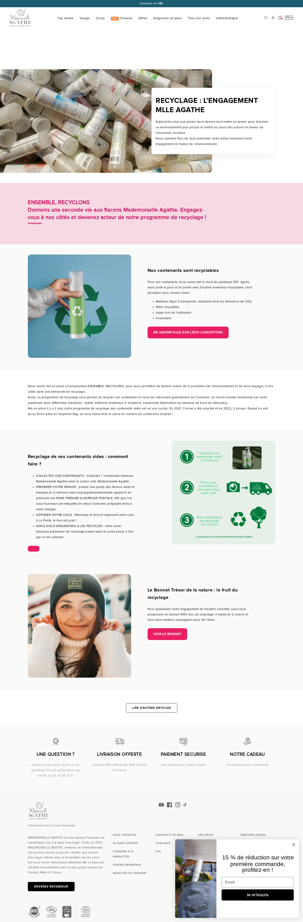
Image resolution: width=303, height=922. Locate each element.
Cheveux (122, 18)
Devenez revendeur (51, 886)
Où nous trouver (125, 843)
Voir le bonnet (167, 634)
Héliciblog (205, 835)
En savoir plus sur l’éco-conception (188, 332)
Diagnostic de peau (167, 18)
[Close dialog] (293, 844)
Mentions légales (253, 835)
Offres (143, 18)
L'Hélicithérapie (227, 18)
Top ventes (65, 18)
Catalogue (163, 843)
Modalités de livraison (129, 873)
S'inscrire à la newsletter (123, 854)
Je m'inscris (258, 895)
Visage (85, 18)
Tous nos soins (199, 18)
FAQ (158, 851)
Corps (100, 18)
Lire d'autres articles (151, 708)
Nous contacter (124, 835)
